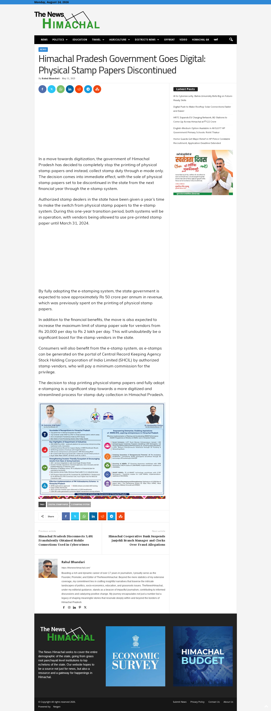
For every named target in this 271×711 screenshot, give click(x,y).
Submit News (179, 701)
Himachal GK (200, 39)
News (44, 39)
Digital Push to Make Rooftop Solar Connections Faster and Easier (202, 109)
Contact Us (214, 701)
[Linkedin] (70, 89)
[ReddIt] (79, 89)
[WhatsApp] (61, 89)
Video (183, 39)
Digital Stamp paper (58, 504)
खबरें (216, 39)
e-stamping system (80, 504)
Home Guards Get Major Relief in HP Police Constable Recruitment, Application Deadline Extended (201, 141)
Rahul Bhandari (51, 78)
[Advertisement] (101, 126)
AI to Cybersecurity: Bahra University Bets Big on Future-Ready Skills (203, 98)
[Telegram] (88, 89)
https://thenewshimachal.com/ (76, 567)
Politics (58, 39)
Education (80, 39)
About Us (228, 701)
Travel (96, 39)
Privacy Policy (197, 701)
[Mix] (97, 89)
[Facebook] (42, 89)
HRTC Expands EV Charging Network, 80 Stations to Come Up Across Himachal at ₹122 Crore (200, 119)
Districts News (145, 39)
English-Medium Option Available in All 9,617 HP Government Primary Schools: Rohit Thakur (199, 130)
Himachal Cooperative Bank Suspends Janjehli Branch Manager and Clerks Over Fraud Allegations (137, 540)
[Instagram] (69, 607)
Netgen (57, 706)
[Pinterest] (80, 607)
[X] (52, 89)
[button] (231, 39)
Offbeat (169, 39)
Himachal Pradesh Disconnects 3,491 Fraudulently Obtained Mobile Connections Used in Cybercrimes (65, 540)
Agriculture (117, 39)
